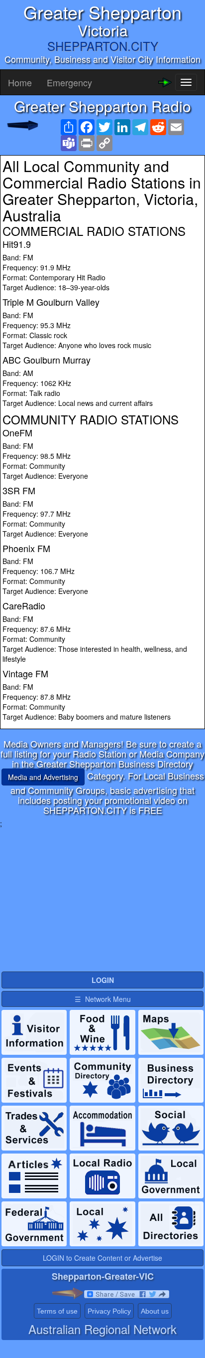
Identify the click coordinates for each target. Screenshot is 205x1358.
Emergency (69, 82)
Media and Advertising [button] (43, 777)
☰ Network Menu (103, 999)
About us (155, 1311)
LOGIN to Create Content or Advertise (102, 1258)
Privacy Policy (109, 1311)
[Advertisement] (102, 898)
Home (20, 82)
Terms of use (57, 1311)
